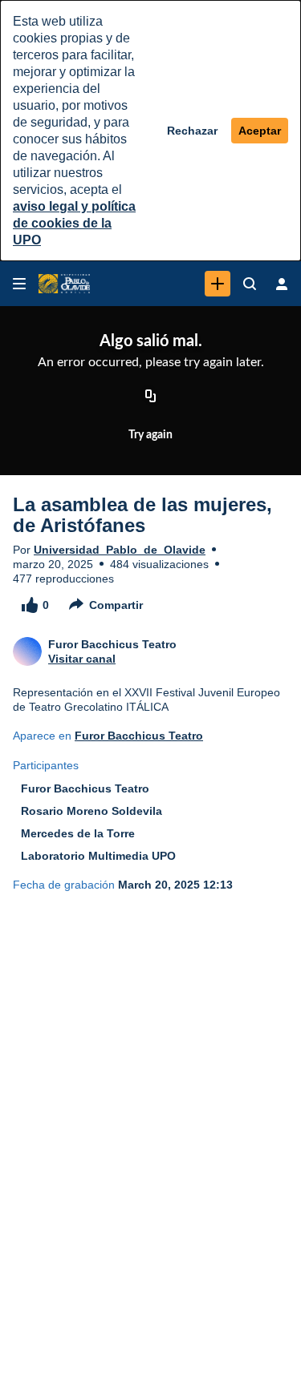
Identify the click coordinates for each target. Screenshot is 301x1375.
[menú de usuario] (282, 283)
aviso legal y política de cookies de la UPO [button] (74, 223)
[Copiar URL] (151, 396)
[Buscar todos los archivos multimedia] (249, 283)
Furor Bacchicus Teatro (139, 735)
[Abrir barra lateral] (19, 283)
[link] (217, 283)
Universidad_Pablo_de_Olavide (119, 549)
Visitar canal (82, 658)
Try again (150, 435)
